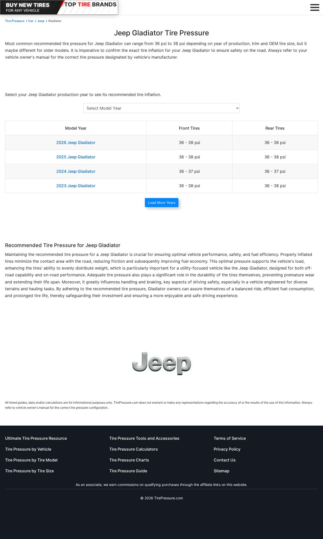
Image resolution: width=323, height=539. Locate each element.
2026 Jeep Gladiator (75, 142)
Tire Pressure (14, 21)
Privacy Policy (227, 449)
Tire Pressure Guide (128, 470)
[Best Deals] (59, 7)
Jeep (40, 21)
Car (31, 21)
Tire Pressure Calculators (133, 449)
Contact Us (225, 459)
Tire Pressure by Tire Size (29, 470)
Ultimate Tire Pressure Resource (36, 438)
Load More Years (161, 203)
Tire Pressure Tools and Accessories (144, 438)
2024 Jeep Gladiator (75, 171)
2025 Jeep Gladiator (75, 156)
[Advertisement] (161, 77)
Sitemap (221, 470)
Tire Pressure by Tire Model (31, 459)
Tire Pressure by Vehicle (28, 449)
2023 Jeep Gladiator (75, 185)
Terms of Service (230, 438)
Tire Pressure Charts (129, 459)
